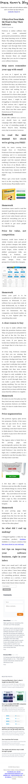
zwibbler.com (6, 775)
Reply (4, 649)
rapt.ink (18, 771)
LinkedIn (11, 12)
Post (20, 614)
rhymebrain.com (11, 771)
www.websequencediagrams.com (14, 773)
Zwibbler (23, 539)
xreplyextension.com (16, 775)
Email (16, 12)
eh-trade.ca (8, 777)
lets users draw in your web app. (13, 544)
